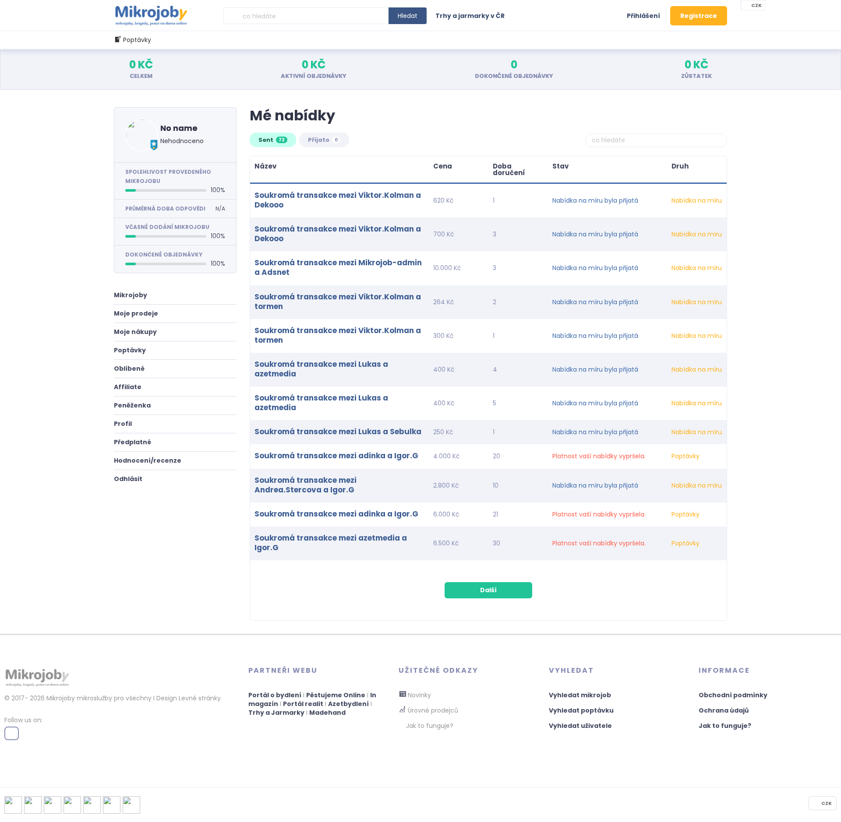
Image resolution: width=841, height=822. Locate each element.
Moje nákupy (135, 331)
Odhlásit (128, 478)
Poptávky (130, 350)
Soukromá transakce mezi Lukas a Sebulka (337, 431)
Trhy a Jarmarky (276, 712)
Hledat (407, 15)
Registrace (698, 15)
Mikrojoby (130, 295)
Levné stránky (200, 698)
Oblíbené (129, 368)
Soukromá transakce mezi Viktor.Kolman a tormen (337, 302)
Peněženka (132, 405)
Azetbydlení (348, 703)
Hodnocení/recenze (147, 460)
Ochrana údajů (724, 710)
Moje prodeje (136, 313)
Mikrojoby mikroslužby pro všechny (98, 698)
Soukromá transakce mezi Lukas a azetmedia (321, 369)
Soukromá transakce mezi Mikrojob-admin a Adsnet (338, 267)
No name (179, 128)
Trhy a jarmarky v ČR (470, 15)
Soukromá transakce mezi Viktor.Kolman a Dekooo (337, 200)
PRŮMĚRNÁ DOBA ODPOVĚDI (165, 208)
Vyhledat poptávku (581, 710)
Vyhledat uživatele (580, 725)
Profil (123, 423)
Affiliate (127, 387)
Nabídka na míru (696, 200)
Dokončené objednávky (163, 254)
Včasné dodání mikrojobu (167, 227)
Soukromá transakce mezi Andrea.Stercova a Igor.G (305, 485)
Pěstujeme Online (335, 695)
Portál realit (303, 703)
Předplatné (132, 442)
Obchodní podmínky (733, 695)
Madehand (327, 712)
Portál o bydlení (274, 695)
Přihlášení (643, 15)
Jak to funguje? (725, 725)
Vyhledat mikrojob (580, 695)
